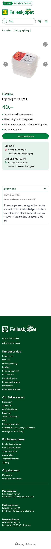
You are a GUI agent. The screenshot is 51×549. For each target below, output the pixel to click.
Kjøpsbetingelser (9, 378)
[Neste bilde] (45, 64)
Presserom (7, 402)
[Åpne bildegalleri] (45, 44)
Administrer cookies (11, 343)
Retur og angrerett (10, 371)
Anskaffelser (8, 455)
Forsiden (6, 30)
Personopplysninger (11, 382)
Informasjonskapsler (11, 389)
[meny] (46, 21)
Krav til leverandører (11, 447)
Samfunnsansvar (9, 451)
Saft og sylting (21, 30)
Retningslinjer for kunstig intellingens (18, 427)
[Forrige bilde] (5, 64)
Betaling (5, 367)
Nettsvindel (7, 385)
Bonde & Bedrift (22, 3)
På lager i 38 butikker (17, 162)
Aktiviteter (6, 405)
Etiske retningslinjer (11, 424)
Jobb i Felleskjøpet (10, 416)
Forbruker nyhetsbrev (12, 478)
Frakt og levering (9, 363)
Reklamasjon (8, 374)
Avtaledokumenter (10, 458)
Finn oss (6, 359)
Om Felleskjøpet (9, 409)
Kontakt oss (7, 356)
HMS (4, 420)
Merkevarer (7, 475)
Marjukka (7, 94)
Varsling (5, 462)
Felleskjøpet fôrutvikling (13, 431)
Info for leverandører (11, 444)
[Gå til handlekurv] (39, 21)
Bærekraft (6, 413)
